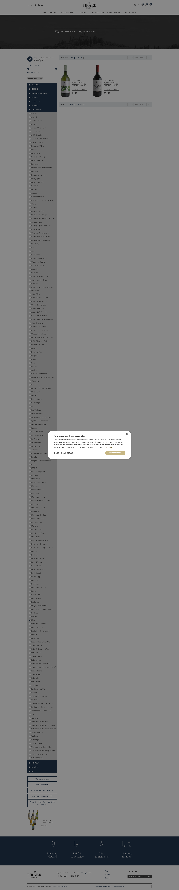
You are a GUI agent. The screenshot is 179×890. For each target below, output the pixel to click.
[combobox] (127, 434)
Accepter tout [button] (115, 453)
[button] (63, 453)
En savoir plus (111, 447)
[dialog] (89, 445)
